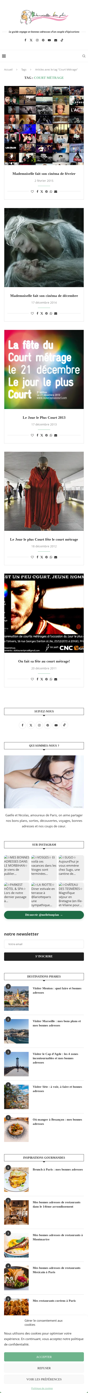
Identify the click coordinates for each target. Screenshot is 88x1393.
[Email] (55, 40)
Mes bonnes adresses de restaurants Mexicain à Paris (56, 1270)
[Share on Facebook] (37, 191)
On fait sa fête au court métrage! (44, 661)
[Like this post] (32, 191)
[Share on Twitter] (41, 191)
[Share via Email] (55, 191)
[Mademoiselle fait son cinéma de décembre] (44, 247)
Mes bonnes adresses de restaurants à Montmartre (58, 1237)
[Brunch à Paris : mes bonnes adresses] (16, 1179)
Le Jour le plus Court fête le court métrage (44, 539)
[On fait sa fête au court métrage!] (44, 613)
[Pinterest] (43, 40)
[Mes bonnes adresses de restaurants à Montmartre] (16, 1245)
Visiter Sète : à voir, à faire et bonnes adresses (57, 1089)
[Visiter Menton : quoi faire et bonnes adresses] (16, 998)
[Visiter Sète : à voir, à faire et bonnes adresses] (16, 1097)
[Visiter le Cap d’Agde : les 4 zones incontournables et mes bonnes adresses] (16, 1064)
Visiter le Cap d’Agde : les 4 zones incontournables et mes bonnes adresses (55, 1058)
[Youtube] (49, 40)
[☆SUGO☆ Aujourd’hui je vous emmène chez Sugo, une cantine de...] (71, 867)
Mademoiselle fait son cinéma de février (44, 174)
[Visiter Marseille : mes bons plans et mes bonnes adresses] (16, 1031)
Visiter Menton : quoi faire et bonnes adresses (57, 990)
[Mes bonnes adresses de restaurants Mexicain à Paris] (16, 1278)
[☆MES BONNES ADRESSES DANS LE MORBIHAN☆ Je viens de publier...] (16, 867)
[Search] (84, 56)
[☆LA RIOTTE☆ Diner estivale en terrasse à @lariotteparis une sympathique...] (43, 895)
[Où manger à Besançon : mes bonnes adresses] (16, 1129)
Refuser (44, 1368)
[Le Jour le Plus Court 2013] (44, 369)
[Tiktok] (62, 40)
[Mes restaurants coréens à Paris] (16, 1311)
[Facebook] (25, 40)
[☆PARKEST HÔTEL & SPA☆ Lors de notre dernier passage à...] (16, 895)
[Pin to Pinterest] (46, 191)
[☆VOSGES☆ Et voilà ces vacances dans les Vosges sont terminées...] (43, 867)
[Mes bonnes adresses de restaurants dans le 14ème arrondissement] (16, 1212)
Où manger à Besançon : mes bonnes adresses (57, 1121)
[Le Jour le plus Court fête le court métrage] (44, 491)
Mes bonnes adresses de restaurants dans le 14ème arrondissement (56, 1204)
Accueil (8, 69)
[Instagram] (37, 40)
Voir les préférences (44, 1379)
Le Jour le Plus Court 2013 (44, 417)
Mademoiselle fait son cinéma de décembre (44, 296)
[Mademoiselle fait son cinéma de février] (44, 125)
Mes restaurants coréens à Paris (54, 1300)
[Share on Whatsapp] (51, 191)
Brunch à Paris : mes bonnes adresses (58, 1169)
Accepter (44, 1357)
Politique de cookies (42, 1388)
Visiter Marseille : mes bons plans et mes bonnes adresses (57, 1023)
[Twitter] (31, 40)
